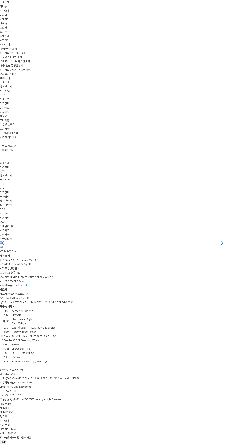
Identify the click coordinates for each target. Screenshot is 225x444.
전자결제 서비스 (8, 74)
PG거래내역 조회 (9, 133)
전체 (2, 171)
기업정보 (4, 19)
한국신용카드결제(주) (11, 370)
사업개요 (4, 40)
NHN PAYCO (6, 412)
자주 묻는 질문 (7, 124)
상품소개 (4, 82)
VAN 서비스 (6, 44)
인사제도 (4, 108)
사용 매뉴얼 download (12, 285)
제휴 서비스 (6, 78)
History (3, 23)
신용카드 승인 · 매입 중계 (12, 53)
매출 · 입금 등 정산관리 (11, 65)
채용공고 (4, 116)
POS (2, 95)
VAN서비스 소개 (8, 48)
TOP (3, 442)
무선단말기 (6, 205)
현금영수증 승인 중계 (11, 57)
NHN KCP (5, 408)
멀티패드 (4, 234)
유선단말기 (6, 86)
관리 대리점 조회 (8, 137)
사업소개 (4, 36)
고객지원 (4, 120)
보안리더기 (6, 239)
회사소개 (4, 10)
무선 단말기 (6, 91)
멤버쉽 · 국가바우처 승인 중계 (15, 61)
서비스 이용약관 (8, 433)
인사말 (3, 15)
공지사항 (4, 129)
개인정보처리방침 (9, 429)
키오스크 (4, 99)
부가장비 (4, 103)
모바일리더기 (7, 226)
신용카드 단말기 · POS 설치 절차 (16, 70)
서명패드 (4, 230)
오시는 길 (5, 31)
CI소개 (3, 27)
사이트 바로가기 (8, 146)
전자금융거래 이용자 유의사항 (15, 437)
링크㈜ (3, 416)
